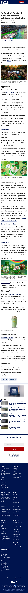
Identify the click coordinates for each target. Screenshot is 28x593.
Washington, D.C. (5, 468)
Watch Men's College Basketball (5, 564)
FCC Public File (16, 539)
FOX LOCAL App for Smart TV (17, 527)
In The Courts (4, 533)
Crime (2, 477)
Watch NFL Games (5, 553)
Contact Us (15, 529)
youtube (7, 578)
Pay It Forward (16, 511)
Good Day (16, 506)
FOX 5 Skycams (16, 470)
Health (2, 484)
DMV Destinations (17, 509)
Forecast (15, 468)
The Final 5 (3, 530)
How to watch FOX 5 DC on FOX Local (5, 513)
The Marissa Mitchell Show (5, 524)
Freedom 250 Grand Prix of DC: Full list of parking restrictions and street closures (17, 409)
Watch (3, 506)
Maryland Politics (16, 496)
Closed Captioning (17, 546)
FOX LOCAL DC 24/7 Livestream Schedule (5, 516)
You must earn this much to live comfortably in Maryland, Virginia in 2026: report (17, 403)
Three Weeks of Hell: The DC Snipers (5, 539)
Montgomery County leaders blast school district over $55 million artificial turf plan (18, 427)
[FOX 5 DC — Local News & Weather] (5, 2)
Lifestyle (19, 20)
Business (3, 480)
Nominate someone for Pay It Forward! (17, 513)
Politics (15, 492)
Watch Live (21, 2)
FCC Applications (16, 541)
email (20, 578)
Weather (15, 466)
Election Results (16, 501)
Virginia (2, 470)
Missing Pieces (4, 541)
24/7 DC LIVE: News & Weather (5, 473)
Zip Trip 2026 (16, 515)
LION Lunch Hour (17, 508)
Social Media (15, 536)
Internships (15, 542)
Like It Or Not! (4, 528)
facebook (10, 578)
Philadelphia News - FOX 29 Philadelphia (5, 498)
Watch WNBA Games (5, 569)
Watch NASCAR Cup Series (5, 559)
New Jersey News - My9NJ (5, 500)
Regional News (5, 492)
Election (14, 499)
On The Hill (3, 531)
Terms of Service (15, 456)
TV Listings (3, 508)
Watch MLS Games (5, 570)
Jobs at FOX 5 (16, 544)
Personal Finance (5, 485)
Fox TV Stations (14, 20)
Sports (2, 479)
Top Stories (3, 489)
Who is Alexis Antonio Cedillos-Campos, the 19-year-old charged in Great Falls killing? (17, 415)
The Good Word (4, 536)
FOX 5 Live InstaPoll (17, 522)
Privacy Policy (15, 455)
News (2, 466)
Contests (15, 537)
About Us (16, 520)
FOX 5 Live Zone (4, 535)
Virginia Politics (16, 497)
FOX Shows (3, 511)
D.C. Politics (15, 494)
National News (4, 476)
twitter (13, 578)
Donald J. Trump (16, 502)
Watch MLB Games (5, 557)
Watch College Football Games (4, 555)
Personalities (16, 531)
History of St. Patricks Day (7, 40)
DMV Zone (3, 526)
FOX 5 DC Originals (4, 521)
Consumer (3, 482)
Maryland (3, 471)
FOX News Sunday (5, 487)
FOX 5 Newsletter (17, 533)
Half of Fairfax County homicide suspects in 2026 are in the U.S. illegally (17, 421)
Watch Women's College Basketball (5, 567)
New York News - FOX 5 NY (5, 495)
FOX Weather (16, 477)
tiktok (18, 578)
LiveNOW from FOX (5, 509)
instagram (15, 578)
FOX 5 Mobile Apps (17, 534)
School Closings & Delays (17, 473)
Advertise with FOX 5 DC (17, 524)
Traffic (14, 471)
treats (9, 60)
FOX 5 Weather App (17, 476)
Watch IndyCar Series (5, 562)
